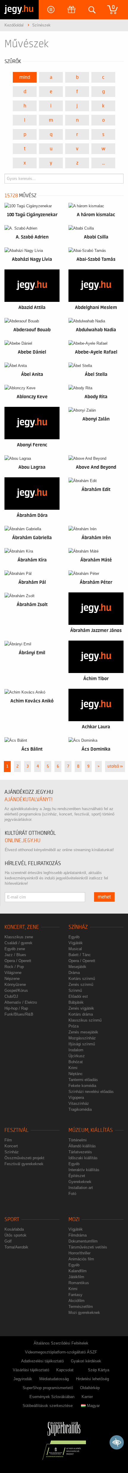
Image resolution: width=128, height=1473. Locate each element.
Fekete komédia (82, 1085)
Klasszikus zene (18, 937)
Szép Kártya (98, 1370)
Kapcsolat (65, 1370)
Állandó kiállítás (82, 1146)
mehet (104, 897)
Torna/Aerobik (16, 1247)
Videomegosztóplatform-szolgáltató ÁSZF (61, 1352)
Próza (73, 1026)
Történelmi (77, 1140)
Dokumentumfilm (83, 1241)
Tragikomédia (80, 1109)
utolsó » (115, 766)
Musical (75, 949)
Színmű (75, 990)
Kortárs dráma (80, 1014)
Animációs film (81, 1259)
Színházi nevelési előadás (91, 1091)
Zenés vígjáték (81, 1008)
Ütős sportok (15, 1235)
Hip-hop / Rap (16, 1008)
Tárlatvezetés (80, 1152)
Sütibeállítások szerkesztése (48, 1405)
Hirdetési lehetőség (92, 1379)
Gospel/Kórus (16, 990)
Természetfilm (80, 1306)
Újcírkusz (76, 1056)
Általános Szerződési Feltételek (61, 1343)
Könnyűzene (15, 984)
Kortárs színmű (81, 978)
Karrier (87, 1396)
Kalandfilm (77, 1271)
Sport (11, 1219)
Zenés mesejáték (83, 1032)
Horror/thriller (79, 1253)
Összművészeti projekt (24, 1158)
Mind (24, 77)
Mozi (73, 1219)
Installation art (80, 1187)
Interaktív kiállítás (83, 1170)
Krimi (72, 1068)
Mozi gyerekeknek (84, 1312)
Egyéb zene (14, 949)
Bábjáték (76, 1002)
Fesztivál (16, 1130)
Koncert (11, 1146)
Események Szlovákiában (51, 1396)
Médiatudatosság (54, 1379)
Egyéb (73, 937)
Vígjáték (75, 943)
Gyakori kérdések (86, 1361)
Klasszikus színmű (85, 1020)
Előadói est (78, 996)
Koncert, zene (21, 927)
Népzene (12, 978)
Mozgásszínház (82, 1038)
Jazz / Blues (15, 955)
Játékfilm (76, 1277)
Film (8, 1140)
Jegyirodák (22, 1379)
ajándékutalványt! (28, 799)
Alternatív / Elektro (20, 1002)
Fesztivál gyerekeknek (23, 1164)
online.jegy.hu (22, 840)
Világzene (12, 972)
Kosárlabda (14, 1229)
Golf (8, 1241)
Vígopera (76, 1097)
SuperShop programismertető (48, 1388)
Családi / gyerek (18, 943)
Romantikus (78, 1283)
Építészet (76, 1176)
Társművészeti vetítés (87, 1247)
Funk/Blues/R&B (18, 1014)
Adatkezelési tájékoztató (42, 1361)
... (103, 163)
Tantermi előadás (83, 1079)
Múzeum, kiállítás (90, 1130)
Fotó (72, 1193)
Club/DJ (11, 996)
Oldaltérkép (90, 1388)
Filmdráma (77, 1235)
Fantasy (75, 1294)
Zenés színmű (80, 984)
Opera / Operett (17, 961)
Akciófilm (76, 1300)
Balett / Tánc (79, 955)
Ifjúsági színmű (81, 1044)
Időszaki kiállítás (83, 1158)
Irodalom (75, 1050)
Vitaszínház (78, 1103)
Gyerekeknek (79, 1181)
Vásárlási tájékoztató (31, 1370)
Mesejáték (77, 966)
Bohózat (75, 1062)
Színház (78, 927)
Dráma (74, 972)
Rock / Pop (14, 966)
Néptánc (75, 1074)
